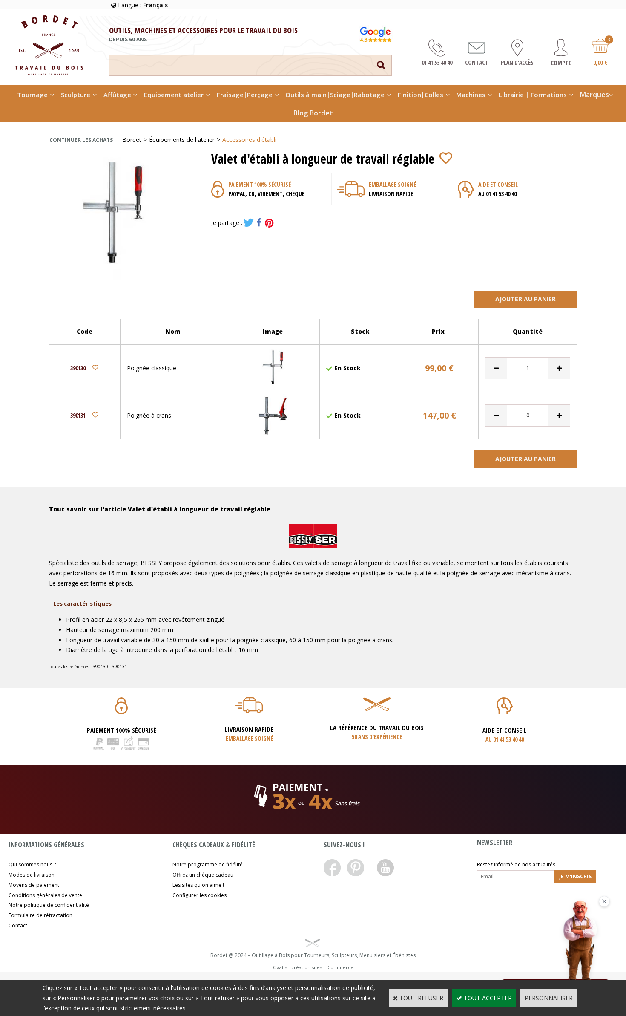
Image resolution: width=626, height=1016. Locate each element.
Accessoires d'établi (249, 140)
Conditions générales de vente (45, 895)
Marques (594, 94)
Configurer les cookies (199, 895)
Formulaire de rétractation (40, 915)
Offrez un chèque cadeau (202, 874)
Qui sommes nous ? (32, 864)
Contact (18, 925)
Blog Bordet (313, 113)
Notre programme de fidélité (207, 864)
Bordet (131, 140)
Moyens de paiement (34, 885)
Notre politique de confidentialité (49, 905)
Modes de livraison (32, 874)
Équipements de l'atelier (182, 140)
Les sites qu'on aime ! (198, 885)
